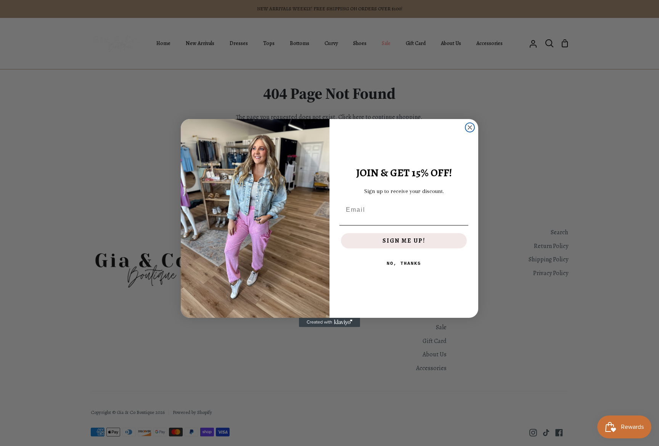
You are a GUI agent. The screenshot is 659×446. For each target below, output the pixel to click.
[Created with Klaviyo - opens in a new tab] (329, 322)
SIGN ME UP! (404, 241)
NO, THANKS (404, 263)
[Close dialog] (469, 127)
